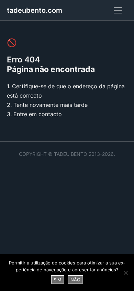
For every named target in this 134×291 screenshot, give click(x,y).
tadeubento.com (34, 10)
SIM (58, 279)
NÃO (75, 279)
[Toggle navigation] (118, 10)
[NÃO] (125, 272)
